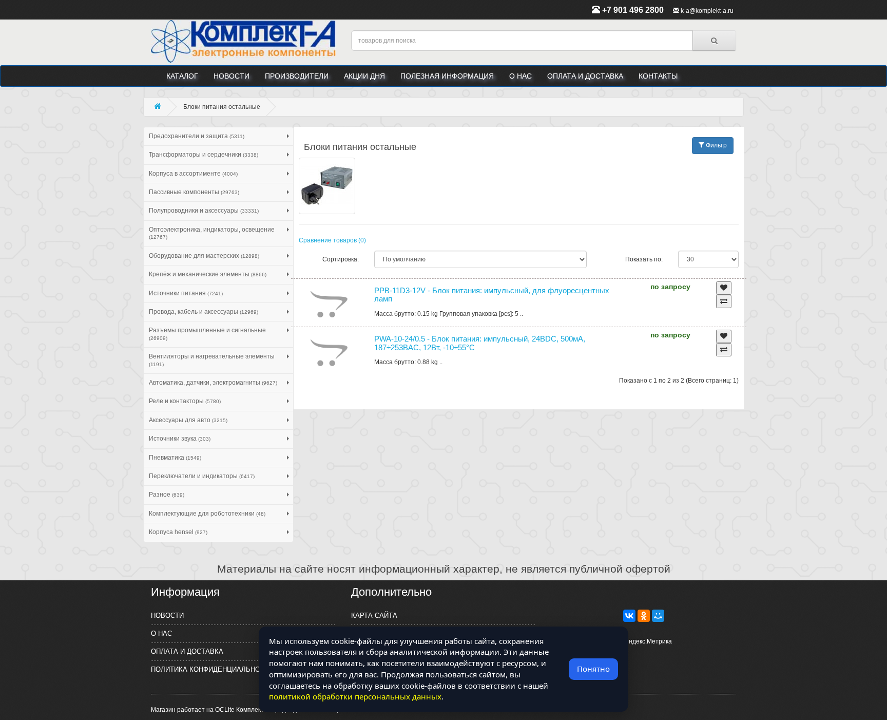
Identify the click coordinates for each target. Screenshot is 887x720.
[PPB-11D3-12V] (329, 304)
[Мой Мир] (658, 616)
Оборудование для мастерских (204, 255)
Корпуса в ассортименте (193, 173)
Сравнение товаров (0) (332, 240)
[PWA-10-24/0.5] (329, 352)
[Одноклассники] (644, 616)
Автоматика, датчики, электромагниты (213, 382)
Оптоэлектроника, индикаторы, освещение (212, 233)
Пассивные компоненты (194, 192)
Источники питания (186, 293)
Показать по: (644, 259)
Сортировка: (340, 259)
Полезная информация (447, 76)
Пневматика (175, 457)
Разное (166, 494)
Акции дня (364, 76)
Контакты (658, 76)
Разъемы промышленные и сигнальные (207, 333)
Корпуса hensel (178, 532)
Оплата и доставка (585, 76)
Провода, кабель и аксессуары (203, 311)
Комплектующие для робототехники (207, 513)
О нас (520, 76)
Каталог (182, 76)
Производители (297, 76)
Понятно (593, 669)
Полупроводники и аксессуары (204, 210)
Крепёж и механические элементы (207, 274)
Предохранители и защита (196, 136)
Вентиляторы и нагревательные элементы (212, 360)
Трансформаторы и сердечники (203, 154)
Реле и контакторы (185, 401)
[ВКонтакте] (629, 616)
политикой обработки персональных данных (355, 696)
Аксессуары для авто (188, 420)
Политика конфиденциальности (212, 669)
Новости (231, 76)
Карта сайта (374, 615)
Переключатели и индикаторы (202, 476)
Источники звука (179, 438)
